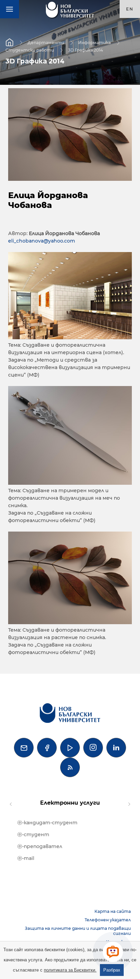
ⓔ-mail (25, 858)
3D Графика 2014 (85, 49)
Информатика (94, 42)
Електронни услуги (70, 803)
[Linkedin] (116, 747)
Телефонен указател (108, 919)
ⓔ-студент (33, 834)
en (130, 9)
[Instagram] (93, 747)
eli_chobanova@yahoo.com (41, 241)
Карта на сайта (112, 911)
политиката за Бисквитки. (70, 970)
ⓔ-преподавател (39, 846)
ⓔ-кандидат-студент (47, 823)
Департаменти (46, 42)
